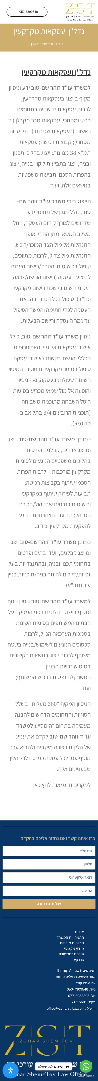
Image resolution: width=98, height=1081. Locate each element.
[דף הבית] (66, 44)
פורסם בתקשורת (71, 954)
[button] (56, 12)
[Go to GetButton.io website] (86, 1075)
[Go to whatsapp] (86, 1066)
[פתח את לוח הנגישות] (11, 1070)
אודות (79, 932)
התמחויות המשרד (70, 937)
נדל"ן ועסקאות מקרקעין (45, 44)
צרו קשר (77, 959)
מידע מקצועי (74, 948)
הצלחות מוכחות (72, 943)
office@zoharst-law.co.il (65, 1008)
